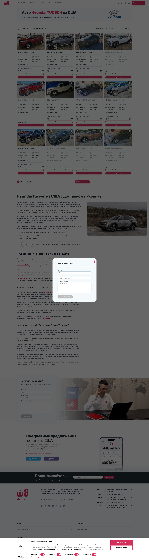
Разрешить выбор (121, 547)
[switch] (59, 554)
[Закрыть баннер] (136, 540)
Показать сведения (36, 557)
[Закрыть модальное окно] (93, 261)
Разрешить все (121, 542)
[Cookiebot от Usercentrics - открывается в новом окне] (20, 557)
